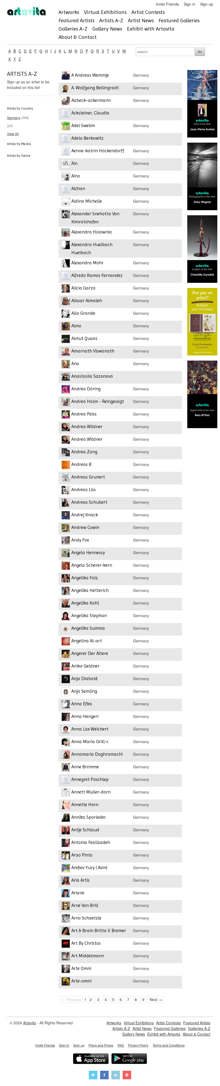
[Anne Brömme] (65, 768)
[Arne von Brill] (65, 906)
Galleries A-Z (72, 29)
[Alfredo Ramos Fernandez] (65, 276)
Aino (75, 176)
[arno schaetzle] (65, 919)
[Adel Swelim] (65, 126)
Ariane (77, 892)
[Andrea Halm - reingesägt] (65, 402)
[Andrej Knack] (65, 516)
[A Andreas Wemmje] (65, 76)
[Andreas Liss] (65, 490)
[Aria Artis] (65, 881)
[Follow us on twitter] (93, 1076)
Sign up (206, 4)
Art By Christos (86, 943)
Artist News (141, 20)
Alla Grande (83, 313)
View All (13, 133)
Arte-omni (81, 981)
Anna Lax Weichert (89, 729)
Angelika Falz (84, 577)
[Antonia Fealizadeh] (65, 843)
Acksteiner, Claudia (90, 113)
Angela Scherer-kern (91, 565)
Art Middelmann (87, 955)
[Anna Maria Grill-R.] (65, 742)
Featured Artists (76, 20)
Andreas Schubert (89, 502)
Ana (75, 363)
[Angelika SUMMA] (65, 629)
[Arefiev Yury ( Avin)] (65, 868)
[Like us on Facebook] (104, 1076)
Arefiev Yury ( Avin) (89, 867)
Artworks (68, 12)
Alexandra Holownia (91, 232)
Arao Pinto (82, 855)
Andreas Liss (83, 489)
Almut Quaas (84, 338)
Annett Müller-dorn (91, 792)
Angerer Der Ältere (89, 653)
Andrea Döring (86, 388)
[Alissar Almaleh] (65, 301)
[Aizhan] (65, 189)
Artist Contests (148, 12)
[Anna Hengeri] (65, 717)
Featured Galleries (179, 20)
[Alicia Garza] (65, 289)
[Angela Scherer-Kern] (65, 566)
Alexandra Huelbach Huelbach (91, 248)
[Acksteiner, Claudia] (65, 114)
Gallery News (107, 29)
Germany (13, 117)
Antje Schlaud (85, 829)
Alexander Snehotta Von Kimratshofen (95, 217)
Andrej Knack (84, 514)
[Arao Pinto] (65, 856)
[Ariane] (65, 894)
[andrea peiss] (65, 415)
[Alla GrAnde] (65, 314)
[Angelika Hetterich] (65, 591)
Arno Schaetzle (86, 918)
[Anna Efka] (65, 705)
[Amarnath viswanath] (65, 352)
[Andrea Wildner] (65, 427)
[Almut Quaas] (65, 339)
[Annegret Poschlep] (65, 780)
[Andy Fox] (65, 541)
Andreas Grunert (88, 477)
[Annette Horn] (65, 805)
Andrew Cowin (85, 527)
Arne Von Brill (84, 905)
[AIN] (65, 164)
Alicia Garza (83, 288)
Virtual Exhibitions (105, 12)
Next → (156, 999)
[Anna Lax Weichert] (65, 730)
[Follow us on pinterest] (127, 1076)
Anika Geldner (85, 666)
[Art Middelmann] (65, 957)
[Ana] (65, 364)
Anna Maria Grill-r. (90, 741)
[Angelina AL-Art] (65, 642)
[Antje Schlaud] (65, 831)
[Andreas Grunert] (65, 478)
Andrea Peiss (84, 414)
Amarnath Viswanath (92, 351)
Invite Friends (167, 4)
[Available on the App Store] (91, 1059)
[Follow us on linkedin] (115, 1076)
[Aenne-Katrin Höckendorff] (65, 152)
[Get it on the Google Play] (129, 1059)
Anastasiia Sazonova (92, 376)
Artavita (29, 1022)
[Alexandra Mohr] (65, 264)
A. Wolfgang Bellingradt (95, 87)
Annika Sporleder (88, 817)
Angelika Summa (88, 628)
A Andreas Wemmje (90, 75)
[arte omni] (65, 969)
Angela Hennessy (88, 552)
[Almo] (65, 327)
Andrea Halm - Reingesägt (97, 401)
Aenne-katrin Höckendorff (97, 150)
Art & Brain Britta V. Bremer (98, 930)
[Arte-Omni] (65, 982)
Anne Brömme (85, 766)
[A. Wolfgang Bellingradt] (65, 89)
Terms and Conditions (169, 1045)
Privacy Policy (138, 1045)
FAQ (121, 1045)
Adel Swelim (83, 125)
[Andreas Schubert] (65, 503)
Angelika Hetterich (90, 590)
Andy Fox (80, 540)
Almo (76, 325)
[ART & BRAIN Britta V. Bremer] (65, 931)
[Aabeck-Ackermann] (65, 101)
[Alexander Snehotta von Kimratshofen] (65, 215)
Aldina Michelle (86, 201)
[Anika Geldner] (65, 667)
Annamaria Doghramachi (97, 754)
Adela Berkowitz (87, 138)
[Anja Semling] (65, 692)
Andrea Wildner (86, 426)
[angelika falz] (65, 579)
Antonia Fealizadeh (90, 842)
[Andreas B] (65, 465)
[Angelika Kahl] (65, 604)
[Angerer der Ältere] (65, 654)
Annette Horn (84, 804)
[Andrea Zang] (65, 453)
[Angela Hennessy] (65, 553)
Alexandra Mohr (87, 262)
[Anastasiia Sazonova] (65, 377)
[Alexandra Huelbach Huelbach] (65, 245)
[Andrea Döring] (65, 390)
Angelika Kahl (85, 603)
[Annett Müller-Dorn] (65, 793)
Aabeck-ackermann (91, 100)
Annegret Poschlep (90, 779)
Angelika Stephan (89, 615)
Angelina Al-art (86, 640)
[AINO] (65, 177)
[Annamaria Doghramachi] (65, 755)
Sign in (189, 4)
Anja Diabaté (84, 678)
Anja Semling (84, 691)
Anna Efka (81, 703)
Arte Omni (81, 968)
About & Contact (77, 37)
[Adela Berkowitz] (65, 139)
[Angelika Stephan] (65, 616)
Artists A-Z (111, 20)
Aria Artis (80, 880)
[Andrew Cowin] (65, 528)
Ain (74, 163)
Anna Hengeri (84, 716)
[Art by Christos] (65, 944)
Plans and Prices (101, 1045)
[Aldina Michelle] (65, 202)
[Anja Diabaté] (65, 679)
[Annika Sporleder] (65, 818)
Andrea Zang (84, 451)
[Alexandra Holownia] (65, 233)
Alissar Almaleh (86, 300)
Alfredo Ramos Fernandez (97, 275)
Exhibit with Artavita (150, 29)
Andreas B (81, 464)
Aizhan (78, 188)
